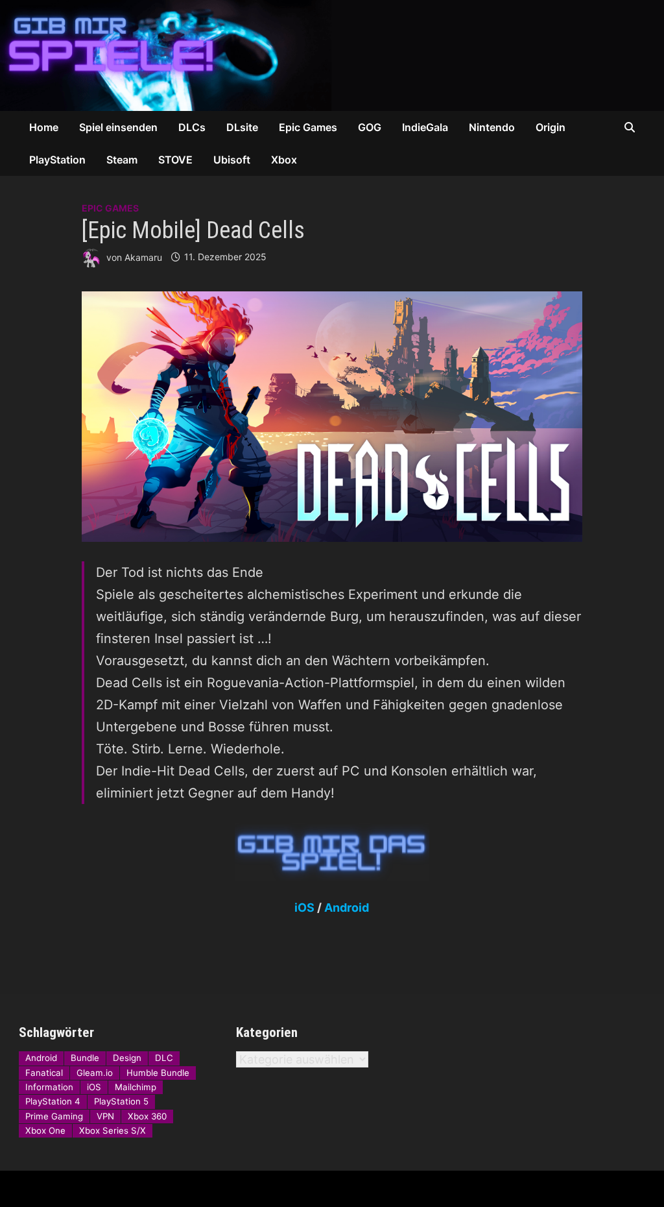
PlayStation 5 (121, 1101)
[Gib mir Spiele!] (332, 54)
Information (49, 1087)
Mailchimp (135, 1087)
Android (346, 907)
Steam (121, 159)
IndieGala (425, 127)
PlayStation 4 (52, 1101)
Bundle (85, 1058)
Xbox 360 (147, 1116)
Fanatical (44, 1072)
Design (127, 1058)
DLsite (242, 127)
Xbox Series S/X (112, 1130)
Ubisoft (231, 159)
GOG (369, 127)
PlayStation (57, 159)
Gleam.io (95, 1072)
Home (43, 127)
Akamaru (143, 256)
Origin (550, 127)
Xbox (284, 159)
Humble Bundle (157, 1072)
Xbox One (45, 1130)
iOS (304, 907)
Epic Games (308, 127)
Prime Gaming (54, 1116)
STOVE (175, 159)
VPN (105, 1116)
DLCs (192, 127)
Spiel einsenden (118, 127)
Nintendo (492, 127)
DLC (164, 1058)
